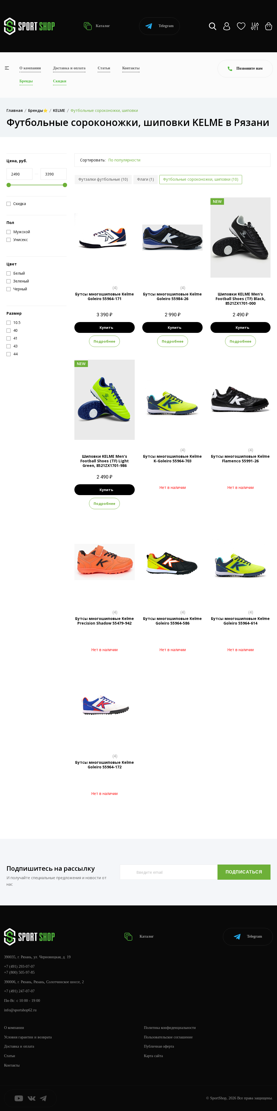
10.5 (104, 271)
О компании (30, 68)
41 (236, 271)
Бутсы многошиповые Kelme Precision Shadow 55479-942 (104, 621)
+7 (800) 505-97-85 (19, 972)
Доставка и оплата (69, 68)
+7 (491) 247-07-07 (19, 991)
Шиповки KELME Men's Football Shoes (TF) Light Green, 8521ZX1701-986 (104, 461)
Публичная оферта (159, 1046)
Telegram (166, 26)
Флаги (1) (145, 179)
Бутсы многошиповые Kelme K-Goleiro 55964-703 (172, 458)
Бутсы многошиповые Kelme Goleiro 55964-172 (104, 764)
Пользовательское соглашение (168, 1037)
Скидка (19, 204)
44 (255, 271)
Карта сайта (153, 1056)
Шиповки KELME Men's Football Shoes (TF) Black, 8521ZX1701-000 (240, 298)
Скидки (59, 81)
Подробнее (104, 341)
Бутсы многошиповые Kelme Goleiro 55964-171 (104, 296)
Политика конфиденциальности (170, 1028)
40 (226, 271)
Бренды (26, 81)
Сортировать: (92, 160)
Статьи (104, 68)
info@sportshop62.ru (20, 1010)
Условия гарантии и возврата (28, 1037)
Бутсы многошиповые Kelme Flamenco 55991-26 (240, 458)
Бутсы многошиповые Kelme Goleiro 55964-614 (240, 621)
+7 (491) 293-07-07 (19, 966)
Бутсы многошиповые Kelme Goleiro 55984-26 (172, 296)
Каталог (102, 26)
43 (245, 271)
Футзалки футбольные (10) (103, 179)
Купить (106, 327)
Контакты (131, 68)
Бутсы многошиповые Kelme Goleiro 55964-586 (172, 621)
